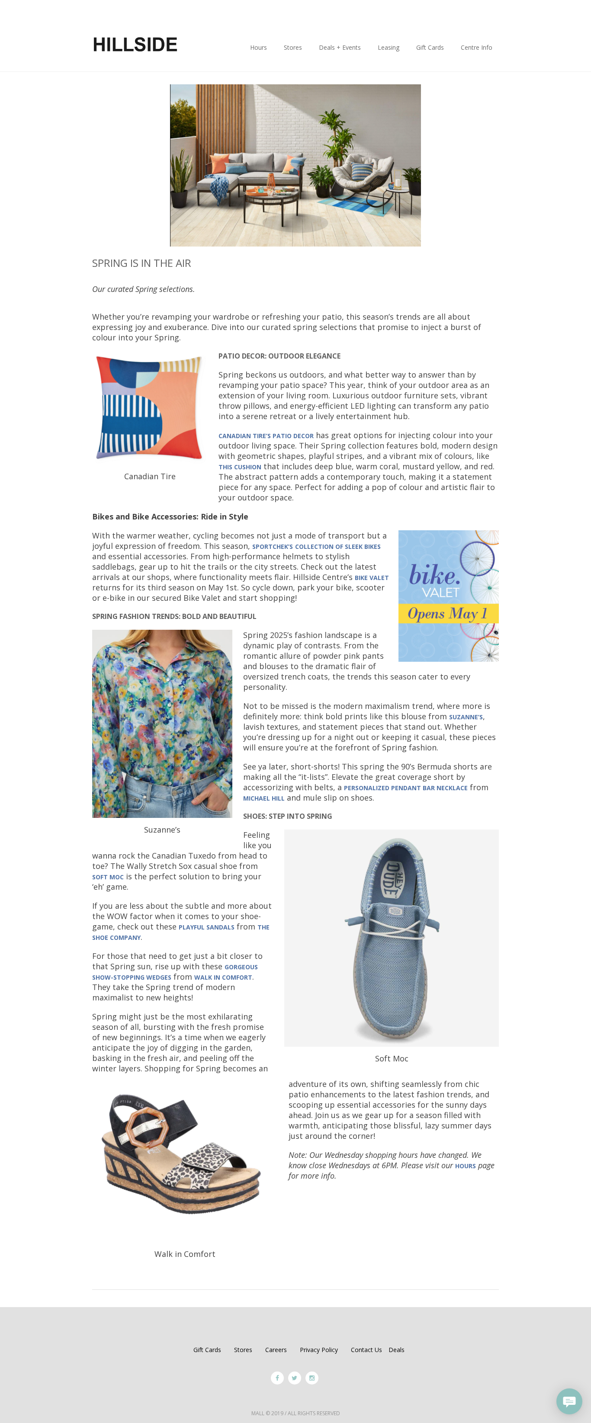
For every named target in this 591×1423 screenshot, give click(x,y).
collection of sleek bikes (338, 546)
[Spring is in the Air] (295, 164)
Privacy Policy (319, 1350)
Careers (276, 1350)
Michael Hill (264, 798)
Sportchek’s (272, 546)
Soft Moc (108, 877)
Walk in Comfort (223, 977)
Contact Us (366, 1350)
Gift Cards (207, 1350)
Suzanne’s (466, 717)
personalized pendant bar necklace (406, 788)
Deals (397, 1350)
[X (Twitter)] (294, 1378)
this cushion (239, 467)
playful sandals (206, 927)
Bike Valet (372, 578)
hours (465, 1166)
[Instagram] (311, 1378)
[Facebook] (277, 1378)
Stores (243, 1350)
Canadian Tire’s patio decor (266, 436)
